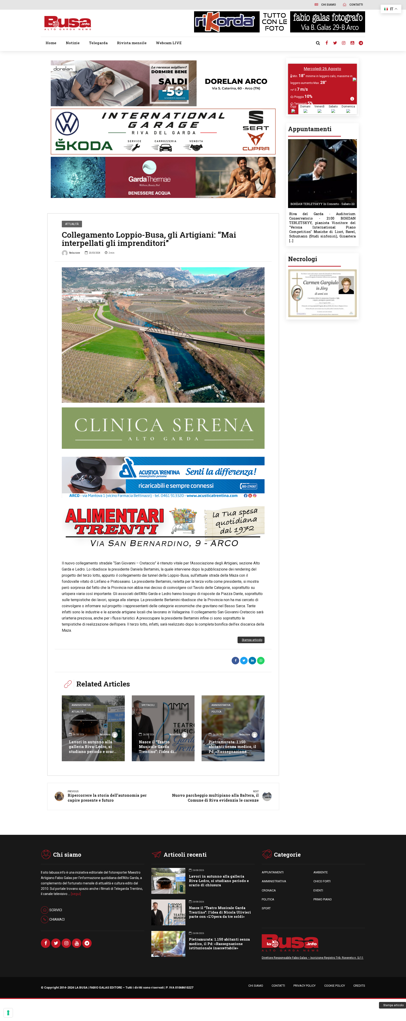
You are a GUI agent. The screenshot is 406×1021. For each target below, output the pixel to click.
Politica (216, 711)
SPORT (266, 908)
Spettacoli (148, 705)
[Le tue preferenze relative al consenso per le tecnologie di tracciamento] (8, 1012)
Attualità (71, 224)
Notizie (73, 42)
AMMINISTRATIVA (274, 881)
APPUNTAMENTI (273, 872)
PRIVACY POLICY (304, 985)
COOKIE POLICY (334, 985)
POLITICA (268, 899)
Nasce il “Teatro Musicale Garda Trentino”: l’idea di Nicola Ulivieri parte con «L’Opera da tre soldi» (163, 751)
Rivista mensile (132, 42)
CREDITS (359, 985)
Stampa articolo (252, 640)
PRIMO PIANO (322, 899)
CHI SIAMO (255, 985)
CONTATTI (278, 985)
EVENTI (318, 890)
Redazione (74, 252)
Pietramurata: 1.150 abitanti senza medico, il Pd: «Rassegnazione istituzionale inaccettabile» (232, 751)
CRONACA (269, 890)
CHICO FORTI (322, 881)
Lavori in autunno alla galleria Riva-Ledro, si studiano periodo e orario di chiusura (93, 749)
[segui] (76, 894)
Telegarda (98, 42)
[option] (163, 335)
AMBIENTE (320, 872)
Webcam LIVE (169, 42)
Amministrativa (81, 705)
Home (51, 42)
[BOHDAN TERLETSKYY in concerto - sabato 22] (322, 140)
